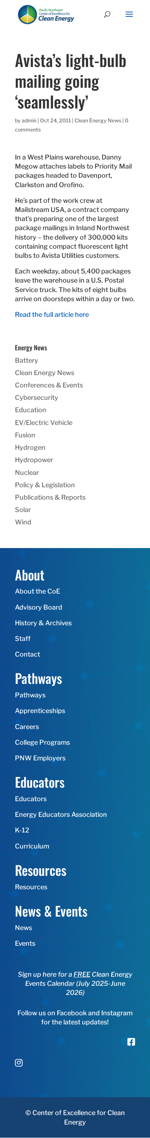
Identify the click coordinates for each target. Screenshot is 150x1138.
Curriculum (32, 846)
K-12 (22, 830)
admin (29, 120)
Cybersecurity (36, 397)
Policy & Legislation (45, 485)
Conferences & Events (49, 385)
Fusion (25, 435)
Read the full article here (52, 314)
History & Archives (43, 623)
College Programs (42, 742)
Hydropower (34, 460)
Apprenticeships (40, 710)
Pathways (30, 695)
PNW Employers (40, 758)
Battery (26, 360)
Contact (27, 654)
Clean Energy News (98, 120)
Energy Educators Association (61, 814)
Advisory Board (38, 607)
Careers (27, 727)
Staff (23, 638)
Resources (31, 887)
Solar (23, 509)
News (23, 928)
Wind (23, 522)
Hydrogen (30, 447)
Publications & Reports (50, 497)
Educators (31, 799)
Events (25, 943)
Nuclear (27, 472)
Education (30, 410)
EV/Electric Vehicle (43, 422)
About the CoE (37, 591)
